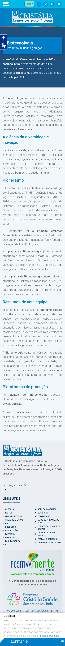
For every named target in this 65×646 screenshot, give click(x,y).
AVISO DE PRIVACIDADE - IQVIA (49, 521)
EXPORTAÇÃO (11, 530)
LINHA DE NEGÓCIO (14, 516)
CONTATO (9, 537)
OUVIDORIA (43, 513)
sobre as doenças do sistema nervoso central (34, 582)
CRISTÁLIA (9, 509)
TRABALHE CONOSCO (47, 539)
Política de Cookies (48, 635)
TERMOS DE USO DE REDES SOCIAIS (50, 527)
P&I (6, 523)
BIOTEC (8, 513)
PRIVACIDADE (44, 516)
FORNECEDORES (12, 541)
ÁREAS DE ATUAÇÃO (14, 520)
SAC (7, 545)
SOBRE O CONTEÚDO (47, 509)
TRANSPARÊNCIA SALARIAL (50, 542)
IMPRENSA (10, 534)
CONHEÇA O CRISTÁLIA (16, 485)
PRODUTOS (10, 527)
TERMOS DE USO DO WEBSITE (47, 534)
